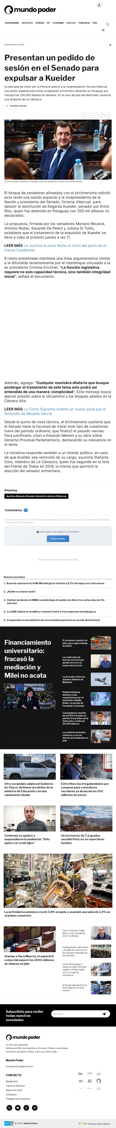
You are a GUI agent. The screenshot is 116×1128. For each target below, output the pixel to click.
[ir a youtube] (18, 1108)
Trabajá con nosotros (18, 1098)
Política (71, 23)
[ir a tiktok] (35, 1108)
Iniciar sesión (58, 538)
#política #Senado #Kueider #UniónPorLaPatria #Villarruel (36, 496)
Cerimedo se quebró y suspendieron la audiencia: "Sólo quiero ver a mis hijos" (27, 839)
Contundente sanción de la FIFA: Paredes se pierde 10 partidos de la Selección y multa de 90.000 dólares (75, 718)
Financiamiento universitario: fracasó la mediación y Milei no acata (27, 659)
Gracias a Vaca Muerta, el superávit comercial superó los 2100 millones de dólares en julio (29, 960)
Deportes (27, 23)
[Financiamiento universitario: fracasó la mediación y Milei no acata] (30, 696)
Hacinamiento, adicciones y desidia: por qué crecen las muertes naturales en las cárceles (75, 951)
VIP (48, 23)
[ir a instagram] (26, 1108)
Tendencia (84, 23)
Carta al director (15, 1085)
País (95, 23)
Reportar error (14, 1090)
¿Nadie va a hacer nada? (21, 591)
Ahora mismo (12, 23)
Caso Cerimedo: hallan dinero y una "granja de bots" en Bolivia (74, 933)
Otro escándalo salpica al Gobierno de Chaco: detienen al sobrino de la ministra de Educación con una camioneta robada (28, 789)
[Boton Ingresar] (99, 5)
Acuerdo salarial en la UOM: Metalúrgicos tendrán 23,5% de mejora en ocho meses (55, 583)
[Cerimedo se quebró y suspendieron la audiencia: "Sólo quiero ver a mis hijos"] (30, 818)
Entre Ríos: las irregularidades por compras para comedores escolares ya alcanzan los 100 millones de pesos (85, 789)
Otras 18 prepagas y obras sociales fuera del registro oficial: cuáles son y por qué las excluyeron (74, 969)
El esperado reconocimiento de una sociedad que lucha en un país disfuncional (53, 620)
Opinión (39, 23)
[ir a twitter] (9, 1108)
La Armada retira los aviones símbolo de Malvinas (74, 679)
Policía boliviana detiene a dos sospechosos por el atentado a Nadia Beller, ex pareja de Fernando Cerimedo (73, 699)
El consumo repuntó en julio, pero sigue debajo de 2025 (75, 643)
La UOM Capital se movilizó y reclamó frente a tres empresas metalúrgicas (51, 611)
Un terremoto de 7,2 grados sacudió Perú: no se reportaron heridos (82, 839)
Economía (58, 23)
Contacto (11, 1094)
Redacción (12, 1081)
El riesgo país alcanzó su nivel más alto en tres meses (75, 988)
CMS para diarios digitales (99, 1124)
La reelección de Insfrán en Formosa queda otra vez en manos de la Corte (73, 661)
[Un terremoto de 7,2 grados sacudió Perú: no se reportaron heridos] (86, 818)
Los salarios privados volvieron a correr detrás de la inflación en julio (75, 736)
